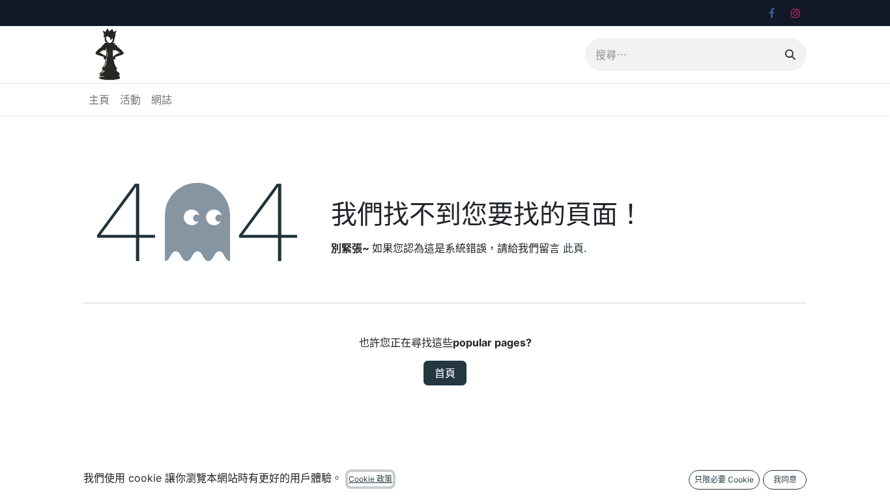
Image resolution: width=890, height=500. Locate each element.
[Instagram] (795, 13)
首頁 (445, 373)
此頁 (573, 248)
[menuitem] (99, 100)
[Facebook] (771, 13)
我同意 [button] (785, 479)
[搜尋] (790, 54)
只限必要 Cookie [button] (724, 479)
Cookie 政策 (370, 479)
